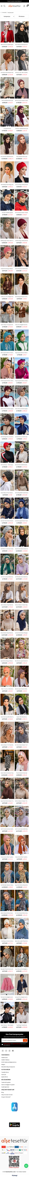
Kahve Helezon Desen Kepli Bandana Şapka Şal (21, 605)
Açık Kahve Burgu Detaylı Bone (7, 661)
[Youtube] (13, 1050)
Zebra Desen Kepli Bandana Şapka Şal (7, 605)
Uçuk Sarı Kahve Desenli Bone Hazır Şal (21, 885)
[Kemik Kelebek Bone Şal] (7, 88)
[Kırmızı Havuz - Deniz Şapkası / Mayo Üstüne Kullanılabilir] (7, 452)
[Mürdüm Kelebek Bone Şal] (22, 116)
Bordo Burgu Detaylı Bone (22, 240)
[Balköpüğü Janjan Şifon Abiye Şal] (7, 228)
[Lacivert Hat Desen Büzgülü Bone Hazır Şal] (22, 620)
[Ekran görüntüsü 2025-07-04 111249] (14, 1162)
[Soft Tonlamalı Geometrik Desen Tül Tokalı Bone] (7, 816)
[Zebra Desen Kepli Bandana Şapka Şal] (7, 592)
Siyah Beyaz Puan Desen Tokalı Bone (7, 492)
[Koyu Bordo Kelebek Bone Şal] (7, 144)
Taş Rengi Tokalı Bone (21, 1025)
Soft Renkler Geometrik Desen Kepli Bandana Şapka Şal (21, 577)
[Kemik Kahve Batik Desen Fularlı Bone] (22, 452)
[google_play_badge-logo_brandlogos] (14, 1124)
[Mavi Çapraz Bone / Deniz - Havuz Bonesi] (7, 340)
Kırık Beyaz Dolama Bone (7, 941)
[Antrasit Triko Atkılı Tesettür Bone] (22, 59)
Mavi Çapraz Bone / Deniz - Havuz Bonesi (7, 352)
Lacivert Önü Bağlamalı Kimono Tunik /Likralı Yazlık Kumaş (21, 997)
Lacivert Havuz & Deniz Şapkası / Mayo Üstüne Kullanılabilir (21, 436)
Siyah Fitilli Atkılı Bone (22, 717)
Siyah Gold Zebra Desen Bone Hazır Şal (21, 549)
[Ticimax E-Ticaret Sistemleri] (14, 1176)
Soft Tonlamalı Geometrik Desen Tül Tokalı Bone (7, 829)
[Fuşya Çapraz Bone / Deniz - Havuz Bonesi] (22, 368)
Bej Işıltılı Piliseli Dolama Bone (7, 969)
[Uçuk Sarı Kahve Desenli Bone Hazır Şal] (22, 872)
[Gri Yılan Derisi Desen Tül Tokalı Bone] (22, 732)
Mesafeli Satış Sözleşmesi (8, 1067)
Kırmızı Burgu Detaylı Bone (21, 184)
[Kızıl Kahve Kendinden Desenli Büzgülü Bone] (7, 59)
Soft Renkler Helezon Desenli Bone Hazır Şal (7, 885)
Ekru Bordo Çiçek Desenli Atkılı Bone (21, 661)
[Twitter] (6, 1050)
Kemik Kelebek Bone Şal (7, 100)
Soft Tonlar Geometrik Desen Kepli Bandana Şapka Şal (21, 829)
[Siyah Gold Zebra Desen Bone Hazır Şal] (22, 536)
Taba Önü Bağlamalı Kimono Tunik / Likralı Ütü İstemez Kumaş (21, 324)
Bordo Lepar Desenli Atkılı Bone (21, 689)
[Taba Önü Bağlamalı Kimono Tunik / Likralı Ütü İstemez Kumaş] (22, 312)
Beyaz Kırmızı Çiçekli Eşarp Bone (7, 44)
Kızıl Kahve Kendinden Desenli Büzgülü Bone (7, 72)
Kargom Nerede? (6, 1097)
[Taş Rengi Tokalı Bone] (22, 1012)
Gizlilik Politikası (5, 1060)
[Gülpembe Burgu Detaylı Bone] (7, 256)
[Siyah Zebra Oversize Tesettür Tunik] (7, 760)
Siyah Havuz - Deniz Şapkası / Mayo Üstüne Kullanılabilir (7, 1025)
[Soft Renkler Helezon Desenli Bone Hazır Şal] (7, 872)
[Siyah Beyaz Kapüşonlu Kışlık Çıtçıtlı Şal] (22, 31)
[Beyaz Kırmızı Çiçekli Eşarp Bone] (7, 31)
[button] (6, 41)
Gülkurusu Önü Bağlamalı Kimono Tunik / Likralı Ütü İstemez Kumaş (7, 296)
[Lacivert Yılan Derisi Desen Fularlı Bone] (7, 508)
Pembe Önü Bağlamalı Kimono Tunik (7, 997)
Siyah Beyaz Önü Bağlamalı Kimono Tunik (21, 969)
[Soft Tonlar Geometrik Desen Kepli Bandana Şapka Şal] (22, 816)
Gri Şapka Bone (7, 128)
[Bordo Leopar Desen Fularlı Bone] (22, 88)
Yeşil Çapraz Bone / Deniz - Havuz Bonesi (21, 352)
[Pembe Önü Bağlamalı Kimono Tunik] (7, 984)
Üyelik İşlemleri (5, 1087)
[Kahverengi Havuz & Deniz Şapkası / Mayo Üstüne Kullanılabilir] (7, 424)
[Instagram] (9, 1050)
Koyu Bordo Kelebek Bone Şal (7, 156)
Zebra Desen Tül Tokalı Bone (7, 745)
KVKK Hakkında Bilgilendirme (8, 1062)
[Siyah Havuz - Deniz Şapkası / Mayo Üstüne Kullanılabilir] (7, 1012)
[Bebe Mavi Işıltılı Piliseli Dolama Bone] (22, 928)
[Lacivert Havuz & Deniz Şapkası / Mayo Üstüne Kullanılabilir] (22, 424)
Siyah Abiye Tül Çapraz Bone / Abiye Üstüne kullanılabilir (7, 324)
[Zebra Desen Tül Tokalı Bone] (7, 732)
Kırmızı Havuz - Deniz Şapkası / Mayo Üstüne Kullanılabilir (7, 464)
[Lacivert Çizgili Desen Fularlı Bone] (22, 508)
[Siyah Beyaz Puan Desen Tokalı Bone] (7, 480)
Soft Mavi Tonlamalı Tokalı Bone (7, 549)
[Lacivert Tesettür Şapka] (7, 200)
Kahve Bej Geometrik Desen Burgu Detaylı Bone (21, 268)
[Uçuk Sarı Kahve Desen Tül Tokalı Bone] (7, 788)
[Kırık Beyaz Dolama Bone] (7, 928)
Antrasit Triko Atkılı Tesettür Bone (21, 72)
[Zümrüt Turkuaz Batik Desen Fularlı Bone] (7, 564)
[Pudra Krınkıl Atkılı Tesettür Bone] (7, 844)
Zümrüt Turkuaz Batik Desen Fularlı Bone (7, 577)
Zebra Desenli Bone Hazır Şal (7, 913)
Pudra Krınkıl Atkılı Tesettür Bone (7, 857)
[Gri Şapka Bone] (7, 116)
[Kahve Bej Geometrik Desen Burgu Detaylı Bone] (22, 256)
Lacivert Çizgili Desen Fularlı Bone (21, 520)
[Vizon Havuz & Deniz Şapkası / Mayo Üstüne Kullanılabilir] (22, 396)
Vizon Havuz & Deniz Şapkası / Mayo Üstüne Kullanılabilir (21, 408)
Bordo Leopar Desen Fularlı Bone (21, 100)
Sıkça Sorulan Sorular (7, 1094)
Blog (2, 1092)
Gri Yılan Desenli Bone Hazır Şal (21, 913)
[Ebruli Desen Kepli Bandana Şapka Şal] (7, 620)
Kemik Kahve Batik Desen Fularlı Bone (21, 464)
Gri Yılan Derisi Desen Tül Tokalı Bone (21, 745)
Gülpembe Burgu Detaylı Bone (7, 268)
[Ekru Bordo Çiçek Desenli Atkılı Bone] (22, 648)
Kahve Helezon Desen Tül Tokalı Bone (21, 801)
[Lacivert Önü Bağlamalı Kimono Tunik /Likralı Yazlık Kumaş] (22, 984)
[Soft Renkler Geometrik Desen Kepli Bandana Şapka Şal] (22, 564)
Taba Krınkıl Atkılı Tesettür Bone (21, 857)
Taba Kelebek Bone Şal (21, 156)
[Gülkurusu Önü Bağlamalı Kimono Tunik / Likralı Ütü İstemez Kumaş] (7, 284)
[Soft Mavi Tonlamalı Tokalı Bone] (7, 536)
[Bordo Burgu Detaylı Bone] (22, 228)
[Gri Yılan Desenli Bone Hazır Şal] (22, 900)
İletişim (3, 1064)
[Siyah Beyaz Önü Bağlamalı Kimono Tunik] (22, 956)
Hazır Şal (3, 1074)
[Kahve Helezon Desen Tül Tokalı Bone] (22, 788)
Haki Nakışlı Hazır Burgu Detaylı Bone (7, 184)
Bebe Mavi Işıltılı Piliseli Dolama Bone (21, 941)
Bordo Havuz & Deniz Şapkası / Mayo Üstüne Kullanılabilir (7, 408)
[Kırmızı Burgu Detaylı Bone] (22, 172)
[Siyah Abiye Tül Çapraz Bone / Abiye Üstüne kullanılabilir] (7, 312)
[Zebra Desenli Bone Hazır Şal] (7, 900)
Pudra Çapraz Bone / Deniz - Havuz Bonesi (7, 380)
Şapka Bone (4, 1077)
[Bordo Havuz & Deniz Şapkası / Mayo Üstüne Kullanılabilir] (7, 396)
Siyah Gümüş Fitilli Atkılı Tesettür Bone (7, 717)
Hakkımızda (4, 1057)
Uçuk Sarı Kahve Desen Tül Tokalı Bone (7, 801)
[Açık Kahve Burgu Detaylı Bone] (7, 648)
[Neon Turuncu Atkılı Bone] (7, 676)
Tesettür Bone (5, 1072)
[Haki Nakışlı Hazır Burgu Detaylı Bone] (7, 172)
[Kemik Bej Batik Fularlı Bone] (22, 480)
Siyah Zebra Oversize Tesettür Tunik (7, 773)
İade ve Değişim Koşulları (8, 1084)
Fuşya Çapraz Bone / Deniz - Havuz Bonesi (21, 380)
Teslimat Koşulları (6, 1082)
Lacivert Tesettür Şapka (7, 212)
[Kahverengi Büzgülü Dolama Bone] (22, 284)
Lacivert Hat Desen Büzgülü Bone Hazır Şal (21, 633)
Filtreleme (21, 16)
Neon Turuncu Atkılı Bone (7, 689)
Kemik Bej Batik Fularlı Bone (21, 492)
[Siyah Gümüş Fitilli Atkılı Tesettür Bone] (7, 704)
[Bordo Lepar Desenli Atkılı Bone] (22, 676)
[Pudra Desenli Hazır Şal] (22, 760)
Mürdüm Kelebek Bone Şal (21, 128)
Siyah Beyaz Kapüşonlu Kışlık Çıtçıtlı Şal (21, 44)
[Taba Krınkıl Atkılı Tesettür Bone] (22, 844)
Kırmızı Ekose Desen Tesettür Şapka (21, 212)
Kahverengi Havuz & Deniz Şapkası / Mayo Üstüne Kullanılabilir (7, 436)
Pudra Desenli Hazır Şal (21, 773)
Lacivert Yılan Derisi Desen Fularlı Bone (7, 520)
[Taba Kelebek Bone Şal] (22, 144)
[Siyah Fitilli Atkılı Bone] (22, 704)
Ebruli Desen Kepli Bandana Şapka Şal (7, 633)
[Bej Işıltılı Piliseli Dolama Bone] (7, 956)
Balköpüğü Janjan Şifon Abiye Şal (7, 240)
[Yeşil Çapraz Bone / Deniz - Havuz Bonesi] (22, 340)
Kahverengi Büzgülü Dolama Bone (21, 296)
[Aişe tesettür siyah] (14, 1140)
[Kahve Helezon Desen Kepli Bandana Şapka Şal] (22, 592)
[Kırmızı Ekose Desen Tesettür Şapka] (22, 200)
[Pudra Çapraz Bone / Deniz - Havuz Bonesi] (7, 368)
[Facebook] (2, 1050)
